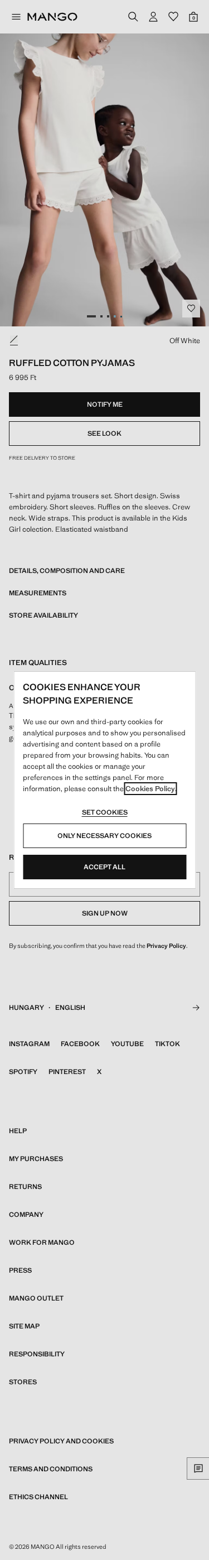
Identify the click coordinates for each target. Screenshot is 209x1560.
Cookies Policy (150, 788)
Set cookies (105, 812)
